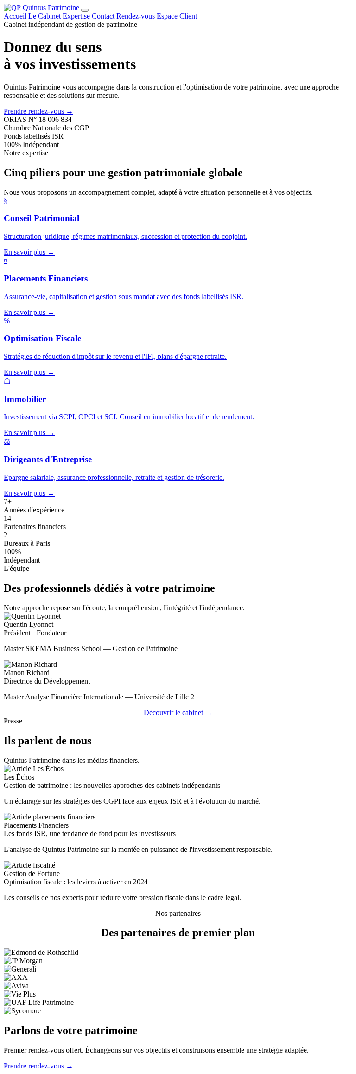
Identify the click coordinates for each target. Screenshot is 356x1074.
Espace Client (177, 16)
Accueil (15, 16)
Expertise (76, 16)
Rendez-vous (135, 16)
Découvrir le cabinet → (178, 712)
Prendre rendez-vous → (38, 111)
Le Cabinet (44, 16)
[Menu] (85, 10)
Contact (103, 16)
